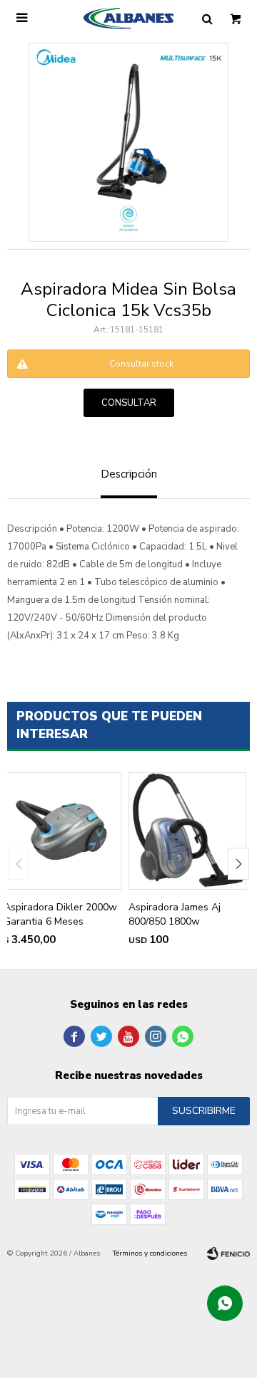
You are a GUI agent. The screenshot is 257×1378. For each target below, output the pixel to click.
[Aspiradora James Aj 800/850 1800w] (187, 831)
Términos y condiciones (150, 1253)
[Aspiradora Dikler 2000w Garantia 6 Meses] (62, 831)
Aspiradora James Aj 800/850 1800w (174, 914)
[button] (238, 864)
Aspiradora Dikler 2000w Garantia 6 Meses (60, 914)
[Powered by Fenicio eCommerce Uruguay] (228, 1253)
